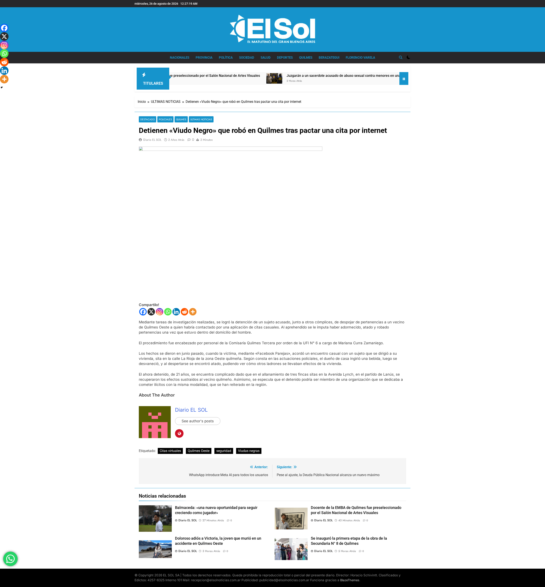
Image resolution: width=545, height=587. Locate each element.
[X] (151, 311)
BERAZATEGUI (329, 58)
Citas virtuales (170, 451)
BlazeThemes (349, 580)
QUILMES (305, 58)
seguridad (223, 451)
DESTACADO (147, 119)
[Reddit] (184, 311)
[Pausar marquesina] (403, 78)
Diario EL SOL (152, 140)
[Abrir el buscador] (400, 57)
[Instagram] (159, 311)
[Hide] (1, 87)
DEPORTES (285, 58)
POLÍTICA (226, 58)
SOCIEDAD (246, 58)
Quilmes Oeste (198, 451)
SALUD (266, 58)
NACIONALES (179, 58)
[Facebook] (143, 311)
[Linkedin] (176, 311)
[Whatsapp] (168, 311)
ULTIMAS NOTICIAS (201, 119)
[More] (192, 311)
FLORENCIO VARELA (360, 58)
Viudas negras (249, 451)
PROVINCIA (204, 58)
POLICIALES (165, 119)
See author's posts (198, 421)
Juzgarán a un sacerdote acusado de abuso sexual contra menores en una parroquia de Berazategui (338, 76)
